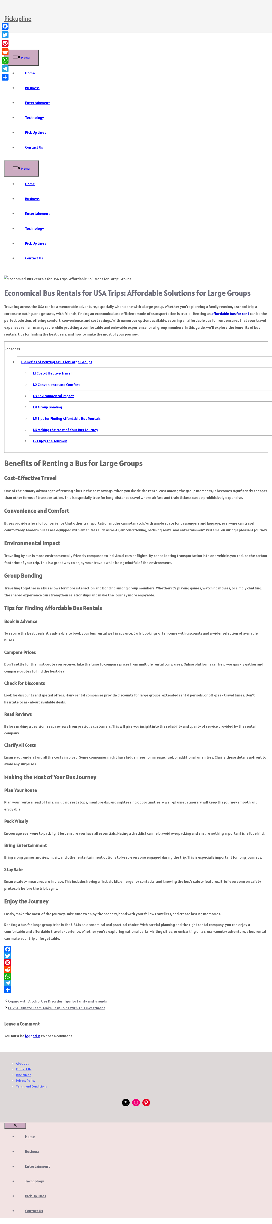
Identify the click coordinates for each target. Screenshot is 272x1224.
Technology (34, 117)
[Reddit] (136, 969)
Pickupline (17, 18)
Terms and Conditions (31, 1086)
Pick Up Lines (35, 132)
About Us (22, 1063)
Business (32, 87)
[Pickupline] (15, 46)
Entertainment (37, 102)
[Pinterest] (136, 962)
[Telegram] (136, 983)
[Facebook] (136, 949)
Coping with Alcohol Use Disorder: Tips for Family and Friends (57, 1001)
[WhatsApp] (136, 976)
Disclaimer (23, 1075)
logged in (32, 1035)
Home (30, 73)
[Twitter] (136, 955)
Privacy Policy (25, 1081)
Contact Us (34, 147)
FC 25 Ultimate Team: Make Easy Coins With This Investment (56, 1007)
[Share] (136, 989)
